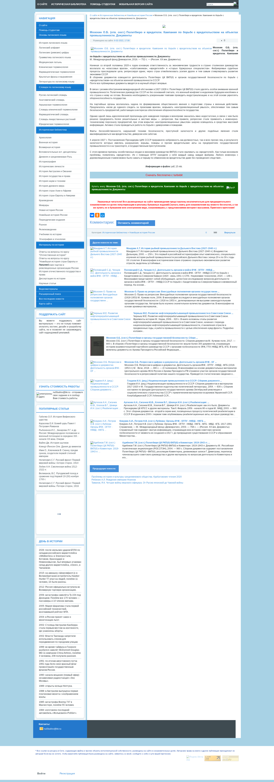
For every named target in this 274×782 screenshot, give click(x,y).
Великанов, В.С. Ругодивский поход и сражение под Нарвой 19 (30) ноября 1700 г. (59, 476)
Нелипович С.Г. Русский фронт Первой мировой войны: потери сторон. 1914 (59, 461)
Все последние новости (51, 299)
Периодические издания (52, 220)
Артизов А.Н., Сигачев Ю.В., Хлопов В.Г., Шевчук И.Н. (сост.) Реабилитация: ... (166, 402)
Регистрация (67, 773)
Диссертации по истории (52, 278)
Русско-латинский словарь (53, 95)
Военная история (48, 142)
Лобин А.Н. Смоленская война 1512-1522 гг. (58, 468)
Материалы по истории (51, 245)
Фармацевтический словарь (53, 114)
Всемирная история (49, 147)
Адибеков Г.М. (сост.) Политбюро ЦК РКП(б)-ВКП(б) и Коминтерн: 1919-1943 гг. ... (166, 442)
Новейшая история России (142, 232)
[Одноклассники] (97, 215)
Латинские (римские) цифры (54, 52)
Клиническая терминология (53, 67)
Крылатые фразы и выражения (55, 77)
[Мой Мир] (102, 215)
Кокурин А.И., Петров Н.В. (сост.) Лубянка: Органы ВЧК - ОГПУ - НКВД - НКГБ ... (162, 421)
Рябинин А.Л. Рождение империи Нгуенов (114, 479)
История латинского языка (53, 43)
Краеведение (46, 200)
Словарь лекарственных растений (57, 119)
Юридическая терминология (54, 124)
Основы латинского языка (52, 35)
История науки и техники (52, 181)
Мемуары (44, 205)
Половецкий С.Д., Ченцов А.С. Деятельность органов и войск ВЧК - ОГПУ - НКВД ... (169, 270)
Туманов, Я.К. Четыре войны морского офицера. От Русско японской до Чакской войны (137, 482)
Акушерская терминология (53, 104)
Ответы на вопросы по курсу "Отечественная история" (54, 253)
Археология (45, 137)
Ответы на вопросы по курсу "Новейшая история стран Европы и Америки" (58, 260)
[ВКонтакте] (92, 215)
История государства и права (54, 176)
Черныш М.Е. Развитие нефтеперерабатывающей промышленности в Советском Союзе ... (183, 313)
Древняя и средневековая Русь (55, 157)
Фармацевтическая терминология (57, 72)
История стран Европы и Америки (57, 195)
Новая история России (51, 210)
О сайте (43, 25)
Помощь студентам (49, 30)
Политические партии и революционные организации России (59, 266)
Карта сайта (45, 303)
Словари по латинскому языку (55, 87)
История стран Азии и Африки (55, 190)
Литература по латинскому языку (56, 81)
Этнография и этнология (52, 239)
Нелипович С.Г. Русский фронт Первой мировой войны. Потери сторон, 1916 (59, 484)
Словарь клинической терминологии (58, 109)
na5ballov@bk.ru (52, 729)
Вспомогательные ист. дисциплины (57, 152)
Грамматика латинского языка (55, 57)
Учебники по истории (50, 234)
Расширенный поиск (50, 294)
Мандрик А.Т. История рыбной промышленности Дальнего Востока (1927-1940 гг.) (171, 248)
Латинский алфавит (49, 47)
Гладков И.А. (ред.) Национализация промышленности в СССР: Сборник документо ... (174, 380)
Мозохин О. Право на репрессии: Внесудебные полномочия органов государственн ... (172, 291)
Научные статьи (47, 283)
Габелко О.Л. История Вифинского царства (57, 418)
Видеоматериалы (48, 289)
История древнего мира (51, 186)
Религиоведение (47, 229)
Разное (43, 224)
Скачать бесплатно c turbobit (164, 175)
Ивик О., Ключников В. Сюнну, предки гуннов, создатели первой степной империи (58, 453)
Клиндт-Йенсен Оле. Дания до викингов (60, 446)
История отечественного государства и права (60, 273)
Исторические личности (51, 166)
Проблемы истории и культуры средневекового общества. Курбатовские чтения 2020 (137, 476)
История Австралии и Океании (55, 171)
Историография (47, 161)
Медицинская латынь (50, 62)
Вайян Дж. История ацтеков (53, 443)
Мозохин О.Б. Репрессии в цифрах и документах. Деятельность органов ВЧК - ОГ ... (171, 362)
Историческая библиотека (114, 232)
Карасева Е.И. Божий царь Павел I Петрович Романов (57, 425)
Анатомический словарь (51, 100)
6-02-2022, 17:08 (122, 40)
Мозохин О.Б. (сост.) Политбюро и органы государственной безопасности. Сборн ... (152, 338)
